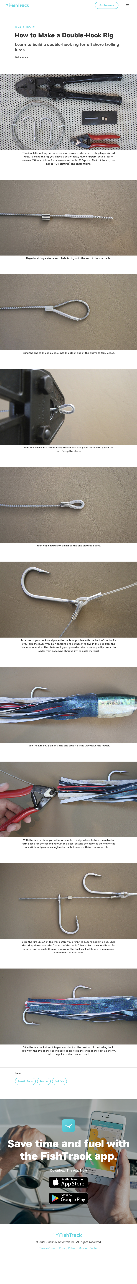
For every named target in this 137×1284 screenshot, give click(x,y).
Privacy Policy (67, 1247)
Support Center (88, 1247)
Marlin (44, 1081)
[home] (16, 5)
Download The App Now (68, 1170)
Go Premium (107, 5)
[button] (127, 5)
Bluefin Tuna (25, 1081)
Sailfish (59, 1081)
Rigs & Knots (25, 26)
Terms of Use (47, 1247)
